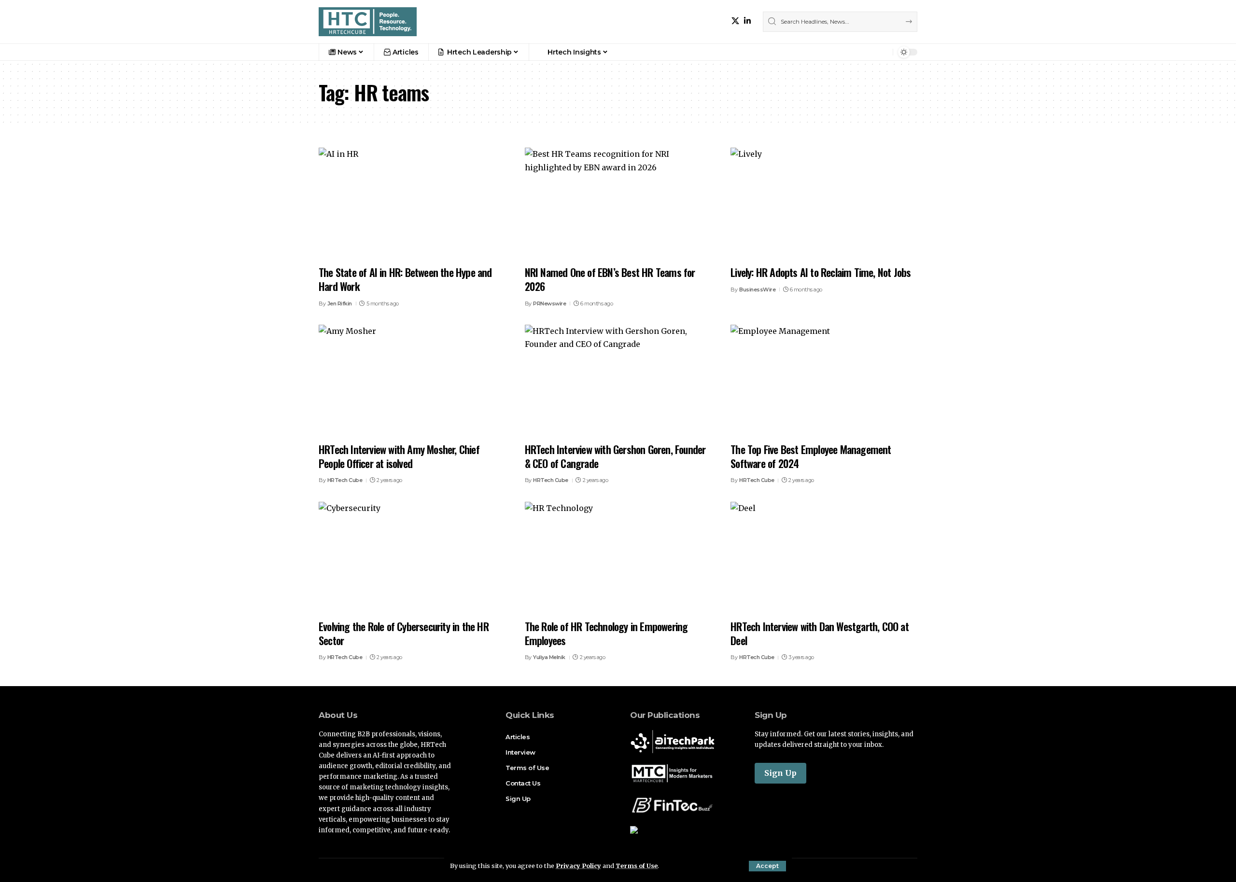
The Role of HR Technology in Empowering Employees (606, 633)
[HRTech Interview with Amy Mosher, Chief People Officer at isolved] (412, 381)
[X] (735, 21)
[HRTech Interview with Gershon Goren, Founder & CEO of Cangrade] (618, 381)
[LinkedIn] (747, 21)
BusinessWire (757, 289)
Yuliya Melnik (549, 657)
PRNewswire (549, 303)
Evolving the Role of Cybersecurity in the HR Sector (404, 633)
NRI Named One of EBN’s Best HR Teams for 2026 (610, 279)
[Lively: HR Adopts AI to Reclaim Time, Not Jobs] (823, 204)
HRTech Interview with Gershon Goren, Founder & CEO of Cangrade (615, 456)
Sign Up (780, 773)
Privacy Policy (578, 865)
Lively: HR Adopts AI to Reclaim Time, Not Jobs (820, 272)
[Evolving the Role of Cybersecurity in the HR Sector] (412, 558)
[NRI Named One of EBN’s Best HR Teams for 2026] (618, 204)
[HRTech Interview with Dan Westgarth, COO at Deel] (823, 558)
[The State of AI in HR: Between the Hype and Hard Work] (412, 204)
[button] (767, 866)
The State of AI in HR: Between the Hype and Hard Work (405, 279)
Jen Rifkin (339, 303)
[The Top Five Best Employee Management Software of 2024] (823, 381)
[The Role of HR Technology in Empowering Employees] (618, 558)
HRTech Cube (345, 480)
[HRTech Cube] (368, 21)
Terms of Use (637, 865)
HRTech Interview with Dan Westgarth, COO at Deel (819, 633)
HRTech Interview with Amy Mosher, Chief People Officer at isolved (399, 456)
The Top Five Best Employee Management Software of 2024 (810, 456)
